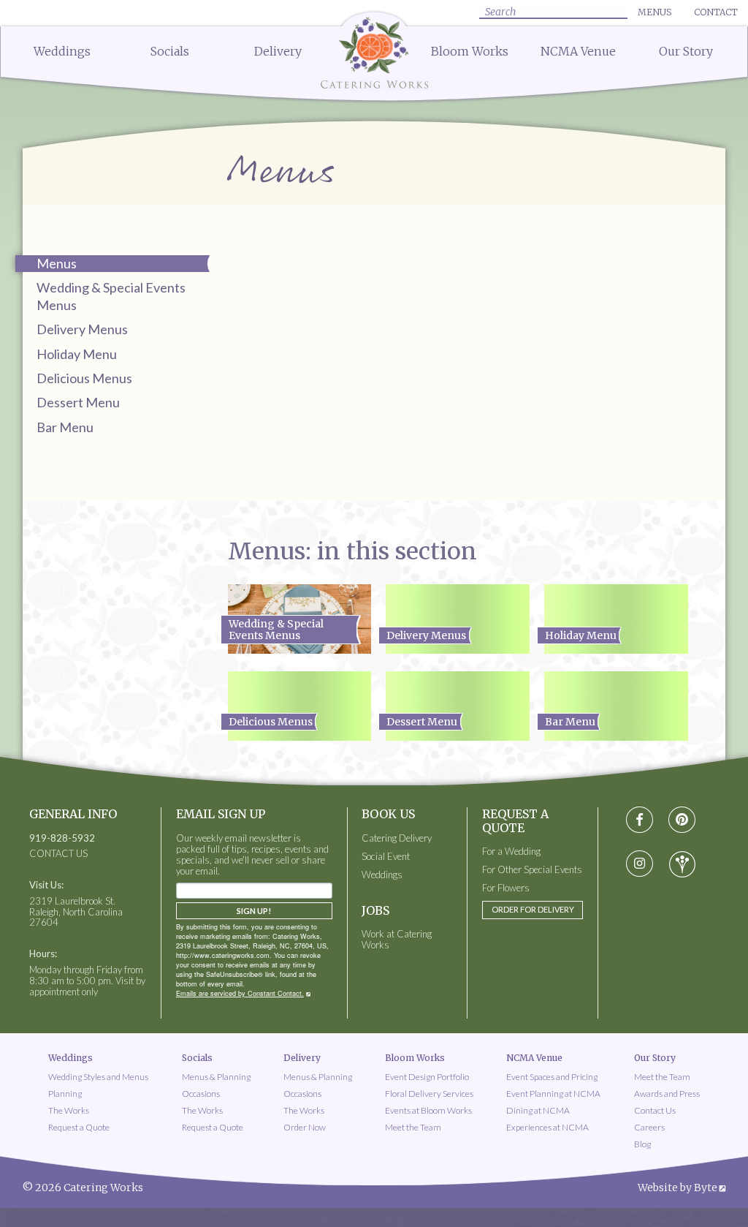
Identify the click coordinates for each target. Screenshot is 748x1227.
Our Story (686, 51)
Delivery (278, 51)
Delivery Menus (82, 329)
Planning (65, 1093)
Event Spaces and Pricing (552, 1076)
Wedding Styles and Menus (98, 1076)
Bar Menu (65, 427)
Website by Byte (677, 1187)
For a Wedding (511, 851)
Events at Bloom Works (428, 1110)
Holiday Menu (77, 354)
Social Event (386, 856)
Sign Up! (254, 910)
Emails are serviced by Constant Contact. (240, 993)
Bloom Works (469, 51)
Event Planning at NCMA (553, 1093)
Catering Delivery (397, 838)
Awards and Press (667, 1093)
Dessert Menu (78, 402)
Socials (169, 51)
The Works (68, 1110)
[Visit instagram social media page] (639, 864)
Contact (716, 12)
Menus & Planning (216, 1076)
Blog (642, 1144)
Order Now (304, 1127)
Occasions (201, 1093)
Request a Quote (79, 1127)
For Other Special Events (532, 869)
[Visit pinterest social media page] (682, 820)
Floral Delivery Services (429, 1093)
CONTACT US (58, 853)
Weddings (62, 51)
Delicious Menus (84, 378)
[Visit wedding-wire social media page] (682, 864)
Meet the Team (413, 1127)
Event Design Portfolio (427, 1076)
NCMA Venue (578, 51)
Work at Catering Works (397, 940)
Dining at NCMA (538, 1110)
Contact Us (655, 1110)
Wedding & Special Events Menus (111, 295)
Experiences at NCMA (547, 1127)
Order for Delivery (533, 909)
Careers (649, 1127)
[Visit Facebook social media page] (639, 820)
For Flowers (506, 888)
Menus (654, 12)
